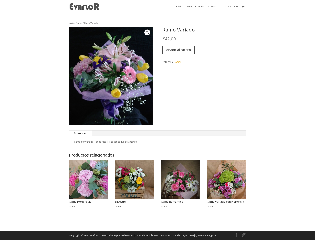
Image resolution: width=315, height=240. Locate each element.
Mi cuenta (229, 6)
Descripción (80, 133)
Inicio (179, 6)
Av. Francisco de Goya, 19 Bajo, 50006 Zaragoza (188, 235)
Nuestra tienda (195, 6)
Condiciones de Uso (147, 235)
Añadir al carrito (178, 50)
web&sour (127, 235)
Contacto (213, 6)
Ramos (79, 22)
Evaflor (94, 235)
